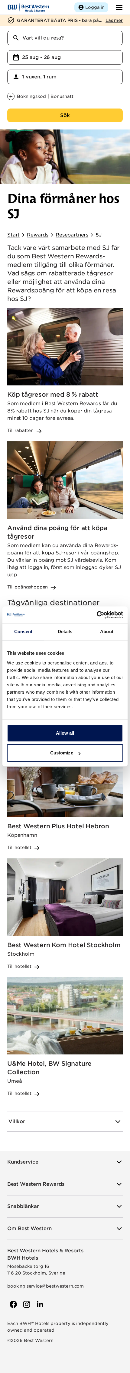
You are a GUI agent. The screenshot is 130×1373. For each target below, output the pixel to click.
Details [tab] (65, 631)
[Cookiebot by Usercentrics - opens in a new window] (96, 615)
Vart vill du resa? (43, 38)
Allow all (65, 733)
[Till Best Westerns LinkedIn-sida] (39, 1304)
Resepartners (72, 235)
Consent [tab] (23, 631)
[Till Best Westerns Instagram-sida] (26, 1304)
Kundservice (22, 1162)
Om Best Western (29, 1228)
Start (13, 235)
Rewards (37, 235)
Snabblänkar (23, 1206)
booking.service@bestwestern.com (45, 1286)
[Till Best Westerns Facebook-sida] (12, 1304)
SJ (99, 235)
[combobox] (65, 38)
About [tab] (106, 631)
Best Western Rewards (35, 1184)
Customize (61, 752)
